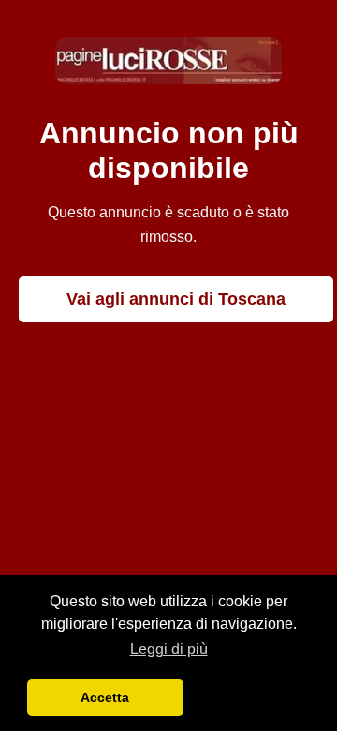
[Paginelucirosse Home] (168, 79)
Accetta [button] (105, 697)
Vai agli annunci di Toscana (176, 299)
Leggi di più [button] (169, 649)
